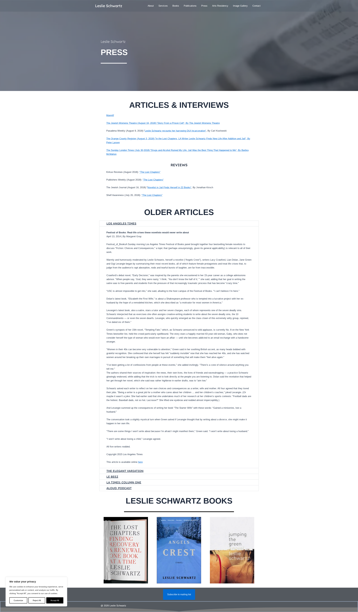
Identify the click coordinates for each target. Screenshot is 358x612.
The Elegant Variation (124, 471)
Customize (18, 600)
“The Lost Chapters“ (153, 179)
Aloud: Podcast (119, 488)
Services (163, 5)
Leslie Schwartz (108, 5)
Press (204, 5)
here (140, 462)
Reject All (37, 600)
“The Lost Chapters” (149, 172)
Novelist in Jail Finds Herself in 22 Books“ (169, 187)
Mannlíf (110, 115)
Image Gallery (240, 5)
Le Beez (112, 476)
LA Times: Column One (123, 482)
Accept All (54, 600)
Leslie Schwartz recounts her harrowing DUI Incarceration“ (175, 130)
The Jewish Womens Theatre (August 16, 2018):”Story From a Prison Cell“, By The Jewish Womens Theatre (163, 123)
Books (175, 5)
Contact (256, 5)
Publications (190, 5)
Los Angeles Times (121, 223)
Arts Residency (220, 5)
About (151, 5)
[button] (179, 223)
